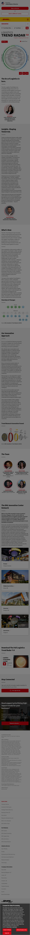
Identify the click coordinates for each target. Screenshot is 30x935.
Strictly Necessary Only (22, 929)
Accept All (7, 933)
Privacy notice (9, 927)
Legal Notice (14, 927)
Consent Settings (7, 929)
